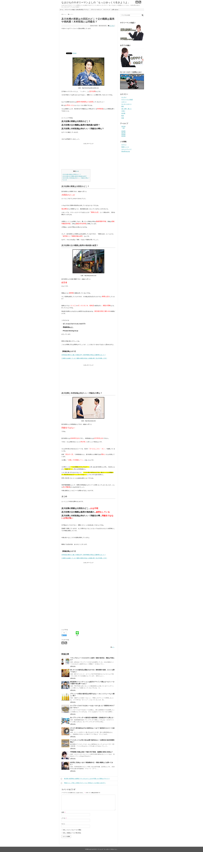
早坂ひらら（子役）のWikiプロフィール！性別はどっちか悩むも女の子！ (85, 783)
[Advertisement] (88, 41)
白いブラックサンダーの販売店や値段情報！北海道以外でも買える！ (92, 717)
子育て (123, 111)
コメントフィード (126, 149)
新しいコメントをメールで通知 (72, 830)
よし (113, 647)
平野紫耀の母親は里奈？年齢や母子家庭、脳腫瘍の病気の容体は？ (91, 752)
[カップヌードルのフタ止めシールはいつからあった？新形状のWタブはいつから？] (65, 709)
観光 (122, 115)
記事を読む (73, 666)
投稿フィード (125, 147)
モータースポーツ (126, 104)
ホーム (61, 9)
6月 (124, 128)
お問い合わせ (115, 9)
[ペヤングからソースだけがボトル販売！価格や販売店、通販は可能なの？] (65, 661)
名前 (63, 812)
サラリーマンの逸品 (127, 99)
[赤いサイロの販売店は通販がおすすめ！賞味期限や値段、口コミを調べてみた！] (65, 673)
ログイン (123, 144)
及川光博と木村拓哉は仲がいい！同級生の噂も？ (75, 178)
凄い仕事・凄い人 (126, 108)
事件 (122, 106)
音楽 (122, 118)
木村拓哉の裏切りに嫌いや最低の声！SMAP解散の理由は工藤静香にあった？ (83, 354)
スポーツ (123, 102)
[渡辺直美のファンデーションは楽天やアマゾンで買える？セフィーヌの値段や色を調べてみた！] (65, 685)
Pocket (74, 53)
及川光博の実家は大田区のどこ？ (71, 174)
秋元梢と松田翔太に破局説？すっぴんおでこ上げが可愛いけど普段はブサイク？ (87, 778)
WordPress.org (125, 151)
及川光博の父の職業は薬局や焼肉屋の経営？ (74, 176)
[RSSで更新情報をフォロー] (140, 2)
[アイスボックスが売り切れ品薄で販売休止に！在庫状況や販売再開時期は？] (65, 743)
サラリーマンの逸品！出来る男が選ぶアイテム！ (77, 9)
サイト (63, 824)
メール (64, 818)
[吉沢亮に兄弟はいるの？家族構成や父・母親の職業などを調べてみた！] (65, 766)
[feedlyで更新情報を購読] (137, 2)
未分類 (123, 113)
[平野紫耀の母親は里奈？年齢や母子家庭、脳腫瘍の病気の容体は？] (65, 755)
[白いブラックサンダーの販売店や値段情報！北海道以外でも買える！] (65, 721)
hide (77, 171)
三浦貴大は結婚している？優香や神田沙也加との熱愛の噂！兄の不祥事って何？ (84, 358)
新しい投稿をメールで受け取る (72, 833)
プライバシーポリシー (96, 9)
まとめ (64, 179)
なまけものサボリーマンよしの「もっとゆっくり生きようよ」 (95, 2)
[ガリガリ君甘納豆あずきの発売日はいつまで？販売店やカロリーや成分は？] (65, 731)
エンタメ (112, 25)
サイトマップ (106, 9)
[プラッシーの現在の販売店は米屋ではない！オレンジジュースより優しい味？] (65, 697)
